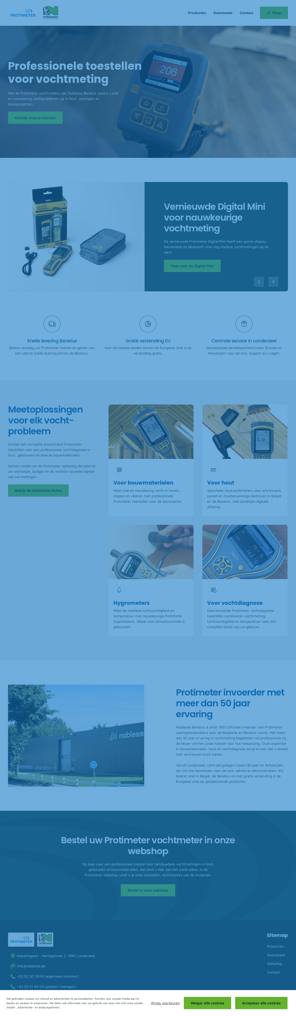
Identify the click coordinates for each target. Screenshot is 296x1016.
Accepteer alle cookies (261, 1003)
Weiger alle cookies (207, 1003)
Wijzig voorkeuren (165, 1003)
